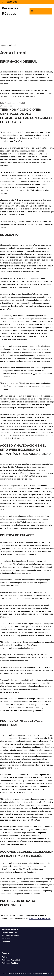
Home (2, 45)
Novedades (6, 941)
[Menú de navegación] (41, 11)
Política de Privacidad (11, 960)
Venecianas (6, 938)
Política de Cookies (10, 963)
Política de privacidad (39, 918)
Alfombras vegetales (10, 935)
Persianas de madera (10, 929)
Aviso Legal (6, 957)
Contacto (5, 953)
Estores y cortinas (9, 932)
